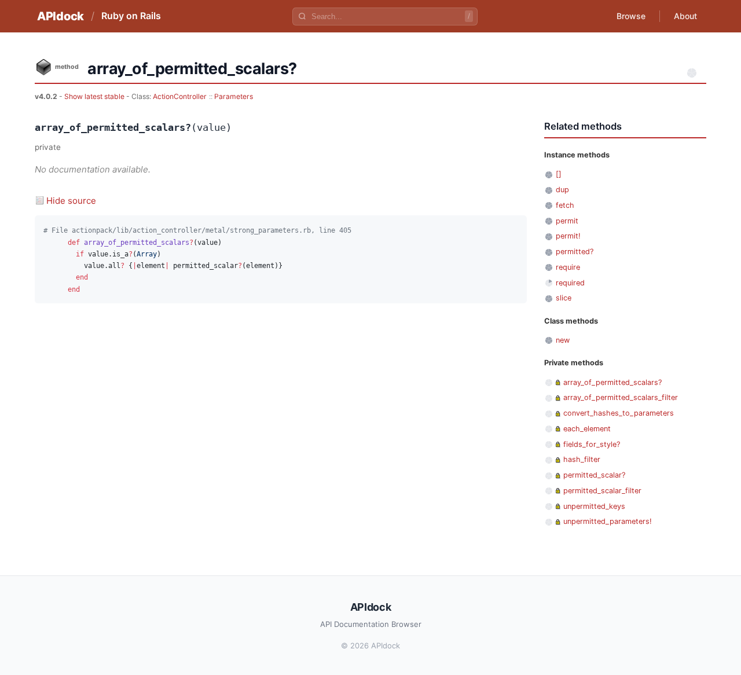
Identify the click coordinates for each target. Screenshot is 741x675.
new (563, 340)
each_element (587, 428)
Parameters (233, 96)
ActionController (180, 96)
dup (562, 189)
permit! (568, 236)
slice (563, 298)
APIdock (60, 16)
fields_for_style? (591, 444)
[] (559, 174)
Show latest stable (95, 96)
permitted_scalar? (594, 475)
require (568, 267)
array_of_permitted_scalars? (612, 382)
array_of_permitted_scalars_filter (620, 397)
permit (567, 221)
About (685, 16)
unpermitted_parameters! (607, 521)
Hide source (71, 200)
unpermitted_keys (594, 506)
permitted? (574, 251)
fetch (565, 205)
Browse (631, 16)
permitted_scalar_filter (602, 490)
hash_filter (581, 459)
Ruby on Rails (131, 15)
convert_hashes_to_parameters (618, 413)
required (570, 282)
